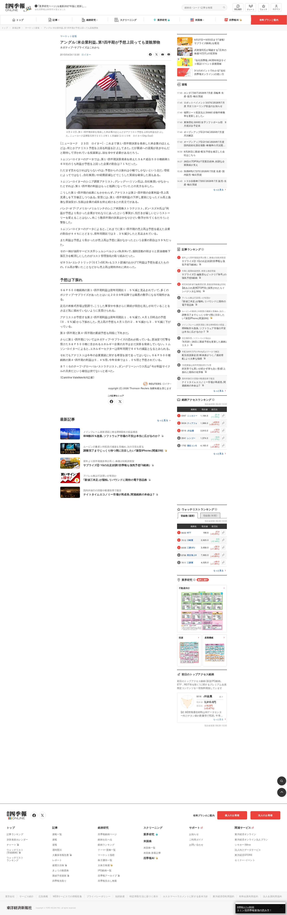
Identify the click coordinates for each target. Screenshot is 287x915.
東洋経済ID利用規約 (223, 896)
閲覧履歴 (238, 9)
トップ (19, 19)
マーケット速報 (32, 27)
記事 (55, 19)
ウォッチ (263, 9)
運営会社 (10, 896)
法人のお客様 (265, 815)
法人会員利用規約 (272, 896)
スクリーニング (128, 19)
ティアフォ (192, 423)
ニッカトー (192, 415)
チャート (250, 9)
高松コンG (192, 445)
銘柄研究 (91, 19)
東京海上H (192, 555)
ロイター (86, 54)
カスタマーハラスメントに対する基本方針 (185, 896)
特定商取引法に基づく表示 (144, 896)
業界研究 (162, 19)
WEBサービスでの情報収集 (67, 896)
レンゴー (191, 438)
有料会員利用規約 (248, 896)
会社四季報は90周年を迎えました (50, 9)
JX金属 (190, 430)
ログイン (276, 9)
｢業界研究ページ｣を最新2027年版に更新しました (63, 6)
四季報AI (234, 19)
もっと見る (162, 420)
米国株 (198, 19)
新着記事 (16, 27)
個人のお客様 (232, 815)
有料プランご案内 (268, 19)
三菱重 (190, 562)
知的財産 (120, 896)
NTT (189, 532)
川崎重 (190, 540)
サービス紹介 (26, 896)
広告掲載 (43, 896)
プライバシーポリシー (98, 896)
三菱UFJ (191, 547)
